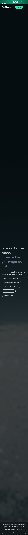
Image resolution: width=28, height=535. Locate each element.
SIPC (17, 1)
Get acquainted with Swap (11, 282)
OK (14, 532)
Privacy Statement (16, 530)
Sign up (19, 7)
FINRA (14, 1)
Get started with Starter (11, 287)
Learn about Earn (9, 291)
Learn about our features (11, 278)
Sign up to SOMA (8, 295)
